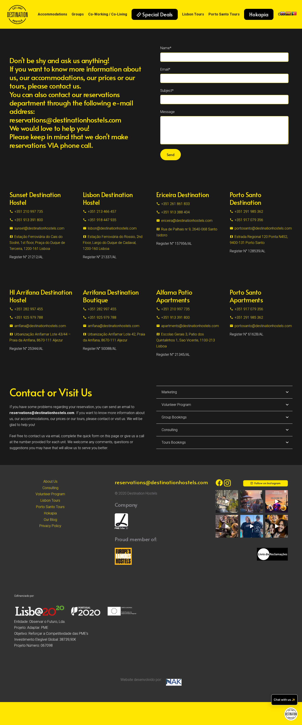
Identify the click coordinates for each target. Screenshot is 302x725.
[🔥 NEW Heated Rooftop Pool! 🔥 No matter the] (227, 501)
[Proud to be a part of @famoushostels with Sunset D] (251, 526)
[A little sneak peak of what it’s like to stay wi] (251, 501)
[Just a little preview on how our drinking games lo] (227, 526)
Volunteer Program (50, 494)
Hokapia (50, 513)
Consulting (50, 488)
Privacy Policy (50, 526)
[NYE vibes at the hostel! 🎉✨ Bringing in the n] (276, 526)
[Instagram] (227, 483)
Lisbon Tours (50, 500)
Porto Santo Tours (50, 507)
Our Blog (50, 520)
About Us (50, 481)
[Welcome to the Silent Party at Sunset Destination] (276, 501)
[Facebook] (219, 482)
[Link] (17, 14)
